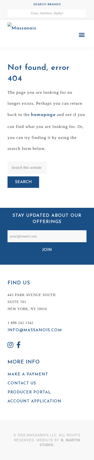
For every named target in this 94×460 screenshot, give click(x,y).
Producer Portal (29, 392)
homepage (43, 115)
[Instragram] (11, 345)
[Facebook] (19, 345)
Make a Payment (28, 374)
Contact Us (22, 383)
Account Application (34, 401)
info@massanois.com (35, 330)
